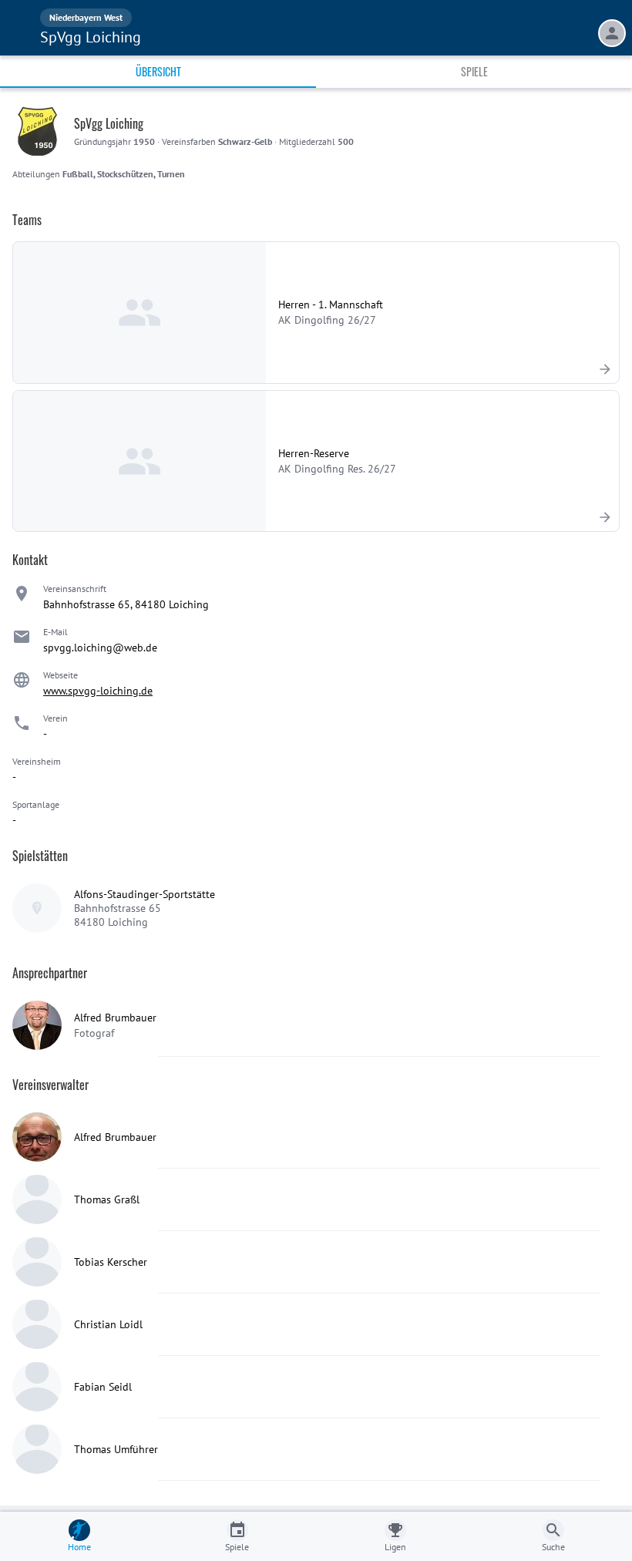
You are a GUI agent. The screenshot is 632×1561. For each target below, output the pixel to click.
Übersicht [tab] (158, 71)
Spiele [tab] (474, 71)
